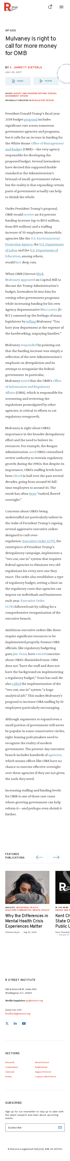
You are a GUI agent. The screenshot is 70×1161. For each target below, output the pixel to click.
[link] (7, 1023)
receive (28, 214)
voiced (41, 654)
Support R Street (43, 1071)
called (16, 683)
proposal (31, 119)
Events (8, 1076)
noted (25, 380)
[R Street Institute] (11, 7)
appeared (28, 279)
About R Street (42, 1062)
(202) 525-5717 (13, 1009)
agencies (54, 755)
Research (9, 1062)
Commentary (11, 1067)
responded (29, 345)
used (32, 452)
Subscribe (60, 1127)
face (18, 262)
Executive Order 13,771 (38, 541)
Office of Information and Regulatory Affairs (33, 386)
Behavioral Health (27, 907)
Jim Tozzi (20, 654)
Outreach (9, 1071)
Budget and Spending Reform (30, 93)
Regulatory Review (43, 100)
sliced (17, 475)
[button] (46, 81)
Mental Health (41, 910)
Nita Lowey (48, 309)
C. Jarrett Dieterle (26, 67)
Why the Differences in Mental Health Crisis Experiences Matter (26, 921)
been (32, 493)
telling (31, 321)
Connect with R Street (45, 1076)
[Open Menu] (61, 7)
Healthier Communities (18, 910)
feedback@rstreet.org (17, 1013)
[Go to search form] (50, 7)
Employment (41, 1067)
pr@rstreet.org (34, 1000)
